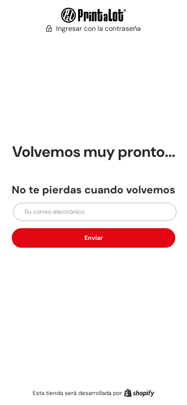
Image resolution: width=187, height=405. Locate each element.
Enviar (93, 238)
